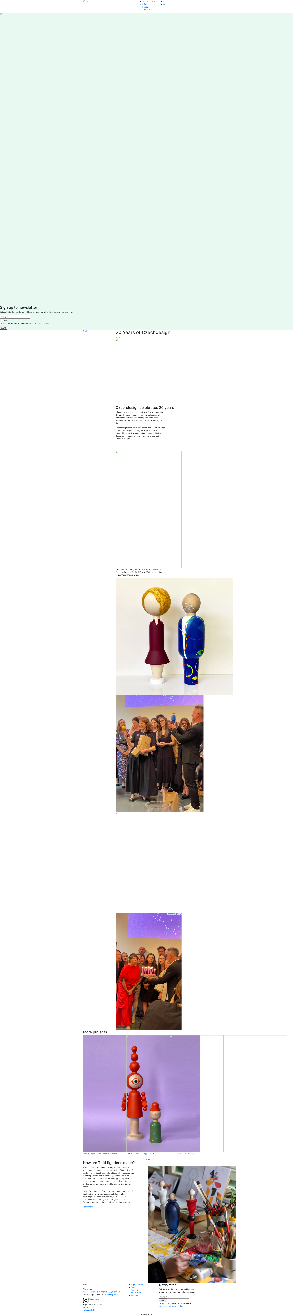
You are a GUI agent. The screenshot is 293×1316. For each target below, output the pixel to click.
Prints (144, 4)
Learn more (88, 1207)
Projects (145, 7)
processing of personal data (39, 323)
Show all (146, 1159)
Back (85, 331)
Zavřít (3, 328)
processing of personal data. (171, 1306)
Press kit (134, 1295)
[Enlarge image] (159, 753)
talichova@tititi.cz (111, 1294)
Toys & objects (148, 1)
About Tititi (147, 9)
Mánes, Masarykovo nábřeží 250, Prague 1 (101, 1292)
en (164, 4)
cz (164, 1)
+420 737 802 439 (91, 1307)
